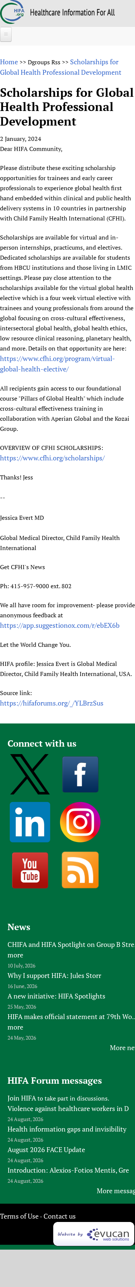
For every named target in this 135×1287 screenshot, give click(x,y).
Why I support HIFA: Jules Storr (54, 975)
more (15, 954)
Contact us (60, 1216)
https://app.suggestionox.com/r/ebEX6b (60, 625)
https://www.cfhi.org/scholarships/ (52, 457)
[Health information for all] (72, 13)
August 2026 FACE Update (46, 1149)
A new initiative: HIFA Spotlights (56, 995)
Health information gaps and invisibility (67, 1128)
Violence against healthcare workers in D (68, 1108)
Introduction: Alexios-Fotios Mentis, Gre (68, 1170)
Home (9, 61)
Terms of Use (19, 1216)
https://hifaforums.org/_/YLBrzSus (52, 702)
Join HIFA (22, 1097)
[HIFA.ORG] (12, 21)
